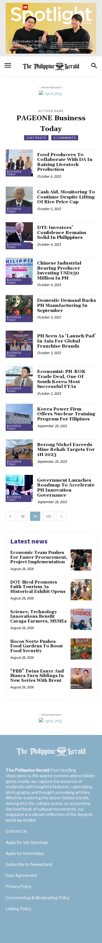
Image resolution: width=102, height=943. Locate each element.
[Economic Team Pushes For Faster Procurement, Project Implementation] (81, 560)
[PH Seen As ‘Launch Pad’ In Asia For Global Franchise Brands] (19, 344)
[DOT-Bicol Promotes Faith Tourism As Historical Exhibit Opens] (81, 589)
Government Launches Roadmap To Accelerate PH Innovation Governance (66, 487)
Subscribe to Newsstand (29, 864)
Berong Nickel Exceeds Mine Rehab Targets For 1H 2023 (66, 449)
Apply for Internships (25, 853)
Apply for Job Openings (27, 842)
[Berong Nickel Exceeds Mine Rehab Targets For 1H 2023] (19, 452)
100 (48, 516)
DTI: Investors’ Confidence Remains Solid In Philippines (61, 232)
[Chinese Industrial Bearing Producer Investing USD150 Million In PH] (19, 271)
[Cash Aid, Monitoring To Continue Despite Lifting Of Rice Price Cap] (19, 200)
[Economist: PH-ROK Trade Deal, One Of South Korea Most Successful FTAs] (19, 379)
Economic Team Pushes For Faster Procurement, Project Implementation (38, 557)
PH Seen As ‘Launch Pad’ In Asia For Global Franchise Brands (66, 341)
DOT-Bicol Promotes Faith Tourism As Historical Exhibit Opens (37, 587)
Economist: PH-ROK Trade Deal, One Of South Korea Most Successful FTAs (61, 379)
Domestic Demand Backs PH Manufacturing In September (66, 305)
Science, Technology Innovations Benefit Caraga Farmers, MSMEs (38, 616)
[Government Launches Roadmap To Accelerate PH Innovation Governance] (19, 488)
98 (22, 516)
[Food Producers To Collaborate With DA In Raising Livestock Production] (19, 162)
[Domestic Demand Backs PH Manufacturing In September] (19, 308)
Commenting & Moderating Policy (37, 897)
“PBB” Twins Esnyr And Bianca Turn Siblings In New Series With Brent (37, 676)
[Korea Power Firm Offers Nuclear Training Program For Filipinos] (19, 417)
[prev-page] (10, 516)
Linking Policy (18, 908)
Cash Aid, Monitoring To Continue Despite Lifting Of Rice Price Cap (66, 197)
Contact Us (16, 831)
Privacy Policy (18, 886)
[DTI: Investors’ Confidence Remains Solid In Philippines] (19, 235)
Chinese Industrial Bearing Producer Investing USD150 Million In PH (59, 270)
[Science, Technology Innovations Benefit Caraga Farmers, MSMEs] (81, 619)
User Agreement (21, 875)
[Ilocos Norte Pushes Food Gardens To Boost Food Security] (81, 649)
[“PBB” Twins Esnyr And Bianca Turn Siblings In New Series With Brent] (81, 678)
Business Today (14, 173)
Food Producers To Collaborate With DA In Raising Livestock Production (64, 162)
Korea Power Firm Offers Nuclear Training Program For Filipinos (66, 414)
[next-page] (61, 516)
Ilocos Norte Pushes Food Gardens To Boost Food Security (36, 646)
